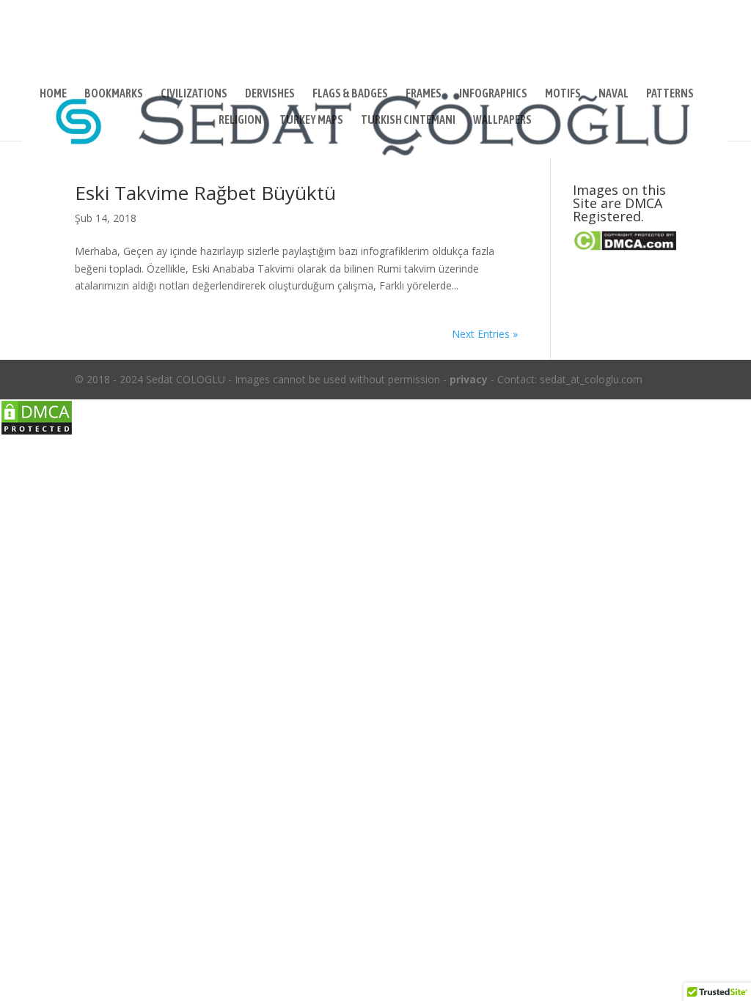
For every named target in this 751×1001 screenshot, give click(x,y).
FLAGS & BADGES (350, 94)
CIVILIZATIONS (194, 94)
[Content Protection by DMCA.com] (36, 432)
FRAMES (424, 94)
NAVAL (613, 94)
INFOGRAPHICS (493, 94)
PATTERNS (670, 94)
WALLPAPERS (502, 120)
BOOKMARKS (113, 94)
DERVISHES (270, 94)
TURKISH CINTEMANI (408, 120)
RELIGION (240, 120)
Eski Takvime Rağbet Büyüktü (205, 193)
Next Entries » (485, 334)
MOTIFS (563, 94)
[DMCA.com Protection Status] (624, 247)
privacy (469, 379)
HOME (53, 94)
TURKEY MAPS (311, 120)
